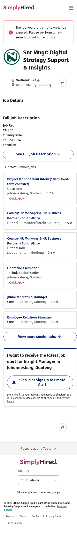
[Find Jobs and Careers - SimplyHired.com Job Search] (19, 7)
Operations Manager (23, 268)
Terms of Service (16, 398)
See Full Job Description (36, 154)
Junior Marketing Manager (27, 297)
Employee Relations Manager (29, 317)
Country (24, 471)
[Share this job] (63, 83)
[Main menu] (71, 7)
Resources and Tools (36, 449)
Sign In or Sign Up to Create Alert (42, 382)
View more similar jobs (37, 336)
